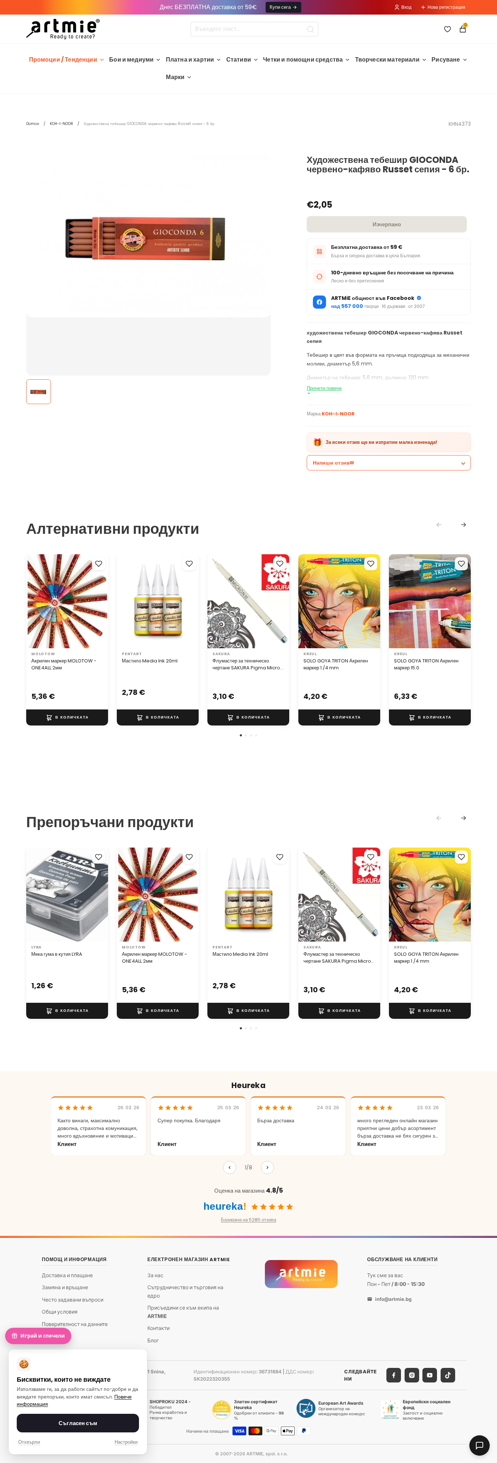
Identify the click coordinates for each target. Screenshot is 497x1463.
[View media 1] (38, 391)
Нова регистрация (446, 7)
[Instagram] (412, 1375)
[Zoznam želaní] (447, 29)
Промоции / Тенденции (63, 59)
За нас (155, 1275)
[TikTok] (448, 1375)
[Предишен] (229, 1167)
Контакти (158, 1328)
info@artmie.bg (393, 1299)
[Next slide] (463, 525)
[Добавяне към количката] (67, 717)
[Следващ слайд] (100, 601)
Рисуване (446, 59)
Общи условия (59, 1312)
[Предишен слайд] (34, 601)
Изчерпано (387, 224)
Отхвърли (29, 1442)
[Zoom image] (148, 236)
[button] (241, 735)
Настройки (126, 1442)
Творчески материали (387, 59)
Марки (175, 77)
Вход (406, 7)
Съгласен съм (78, 1423)
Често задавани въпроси (72, 1299)
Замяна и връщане (65, 1287)
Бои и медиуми (131, 59)
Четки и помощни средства (303, 59)
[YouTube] (429, 1375)
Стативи (238, 59)
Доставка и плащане (67, 1275)
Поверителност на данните (75, 1324)
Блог (153, 1340)
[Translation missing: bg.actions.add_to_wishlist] (98, 563)
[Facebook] (393, 1375)
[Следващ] (267, 1167)
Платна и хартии (190, 59)
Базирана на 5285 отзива (248, 1219)
